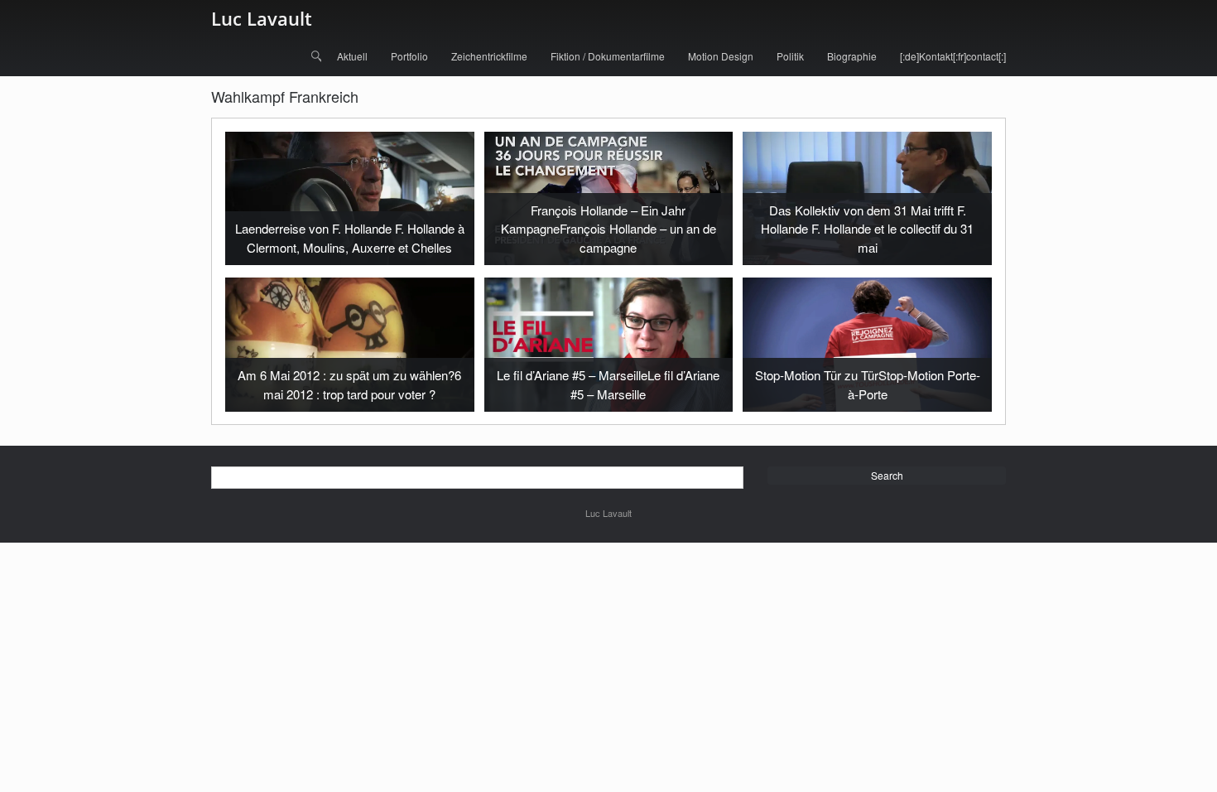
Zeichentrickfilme (489, 56)
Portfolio (409, 56)
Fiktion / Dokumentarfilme (608, 56)
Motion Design (720, 56)
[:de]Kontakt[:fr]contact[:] (953, 56)
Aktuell (352, 56)
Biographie (852, 56)
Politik (790, 56)
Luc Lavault (261, 18)
